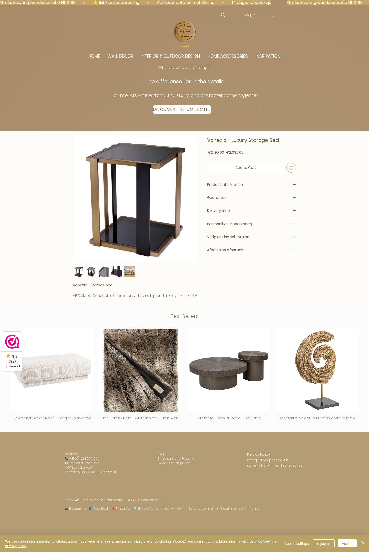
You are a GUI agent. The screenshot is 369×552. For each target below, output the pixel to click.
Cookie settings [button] (296, 543)
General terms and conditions (274, 465)
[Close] (363, 543)
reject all (323, 543)
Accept (347, 543)
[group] (184, 376)
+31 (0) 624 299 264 (84, 458)
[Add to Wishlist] (291, 168)
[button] (273, 14)
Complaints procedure (268, 460)
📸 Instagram (75, 508)
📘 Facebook (98, 508)
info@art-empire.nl (84, 463)
